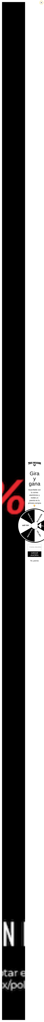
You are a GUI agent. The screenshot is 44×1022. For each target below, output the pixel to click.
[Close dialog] (41, 2)
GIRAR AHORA (34, 554)
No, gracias (34, 560)
